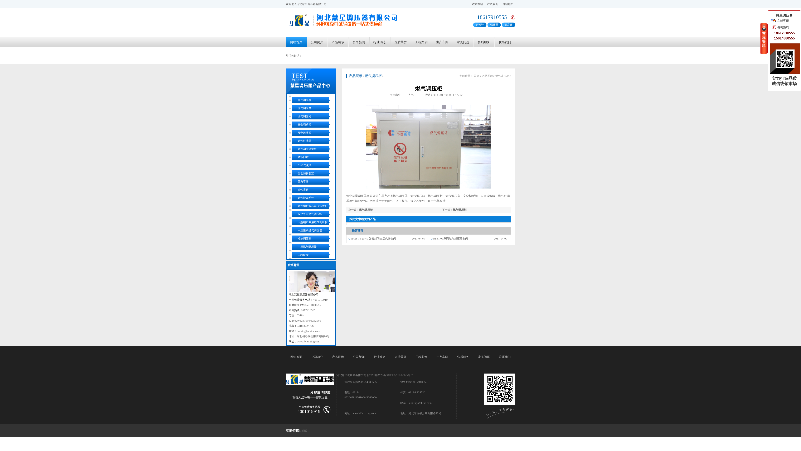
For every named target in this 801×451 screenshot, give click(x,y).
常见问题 (463, 42)
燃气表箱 (303, 189)
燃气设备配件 (306, 197)
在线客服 (783, 20)
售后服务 (484, 42)
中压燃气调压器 (307, 246)
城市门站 (303, 157)
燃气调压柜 (304, 116)
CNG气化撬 (304, 165)
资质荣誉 (400, 42)
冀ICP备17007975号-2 (400, 375)
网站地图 (508, 4)
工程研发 (303, 254)
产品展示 (338, 42)
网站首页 (296, 42)
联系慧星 (294, 265)
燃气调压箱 (304, 108)
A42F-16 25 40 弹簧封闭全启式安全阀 (373, 238)
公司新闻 (359, 42)
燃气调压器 (304, 100)
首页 (476, 75)
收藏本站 (477, 4)
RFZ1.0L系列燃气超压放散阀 (450, 238)
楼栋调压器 (304, 238)
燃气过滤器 (304, 140)
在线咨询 (492, 4)
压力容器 (303, 181)
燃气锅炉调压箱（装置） (312, 206)
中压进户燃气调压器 (310, 230)
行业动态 (379, 42)
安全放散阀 (304, 132)
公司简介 (317, 42)
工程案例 (421, 42)
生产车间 (442, 42)
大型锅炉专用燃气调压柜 (312, 222)
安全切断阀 (304, 124)
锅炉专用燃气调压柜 (310, 214)
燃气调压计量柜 (307, 149)
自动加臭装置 (306, 173)
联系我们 (505, 42)
